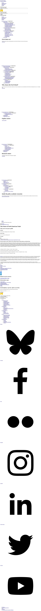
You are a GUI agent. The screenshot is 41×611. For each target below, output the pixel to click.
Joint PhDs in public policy (8, 26)
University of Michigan (3, 1)
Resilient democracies (8, 148)
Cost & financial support (7, 76)
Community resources (4, 310)
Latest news (5, 184)
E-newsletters (7, 187)
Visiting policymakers (6, 182)
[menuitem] (21, 2)
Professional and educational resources (8, 308)
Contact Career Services (7, 116)
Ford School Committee (7, 302)
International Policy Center (5, 224)
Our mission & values (8, 72)
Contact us (5, 318)
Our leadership (5, 301)
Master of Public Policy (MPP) (9, 23)
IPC (0, 264)
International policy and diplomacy (4, 284)
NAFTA (1, 265)
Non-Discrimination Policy (5, 607)
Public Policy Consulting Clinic (9, 35)
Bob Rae (1, 256)
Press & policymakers (6, 150)
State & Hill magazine (8, 186)
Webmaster (3, 609)
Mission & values (6, 300)
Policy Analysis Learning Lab (9, 34)
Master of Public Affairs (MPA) (9, 24)
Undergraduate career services (9, 114)
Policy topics (5, 151)
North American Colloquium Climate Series (5, 268)
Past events (6, 189)
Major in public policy (8, 28)
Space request (3, 18)
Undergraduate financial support (9, 78)
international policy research (3, 269)
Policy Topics (5, 37)
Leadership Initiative (7, 32)
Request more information (7, 66)
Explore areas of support (7, 315)
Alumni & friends (4, 3)
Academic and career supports (9, 31)
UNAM (1, 267)
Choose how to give (6, 316)
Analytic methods (2, 281)
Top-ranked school (7, 74)
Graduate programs (6, 22)
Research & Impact (4, 144)
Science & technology (8, 149)
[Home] (6, 11)
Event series (6, 190)
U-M (2, 608)
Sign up (1, 290)
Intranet (3, 2)
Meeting (3, 223)
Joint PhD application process (9, 69)
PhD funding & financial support (9, 77)
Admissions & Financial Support (6, 65)
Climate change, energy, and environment (5, 282)
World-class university (8, 75)
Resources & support (6, 313)
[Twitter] (20, 273)
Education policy (7, 146)
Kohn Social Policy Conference (9, 191)
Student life (5, 79)
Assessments (5, 321)
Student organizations (8, 81)
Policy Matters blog (6, 185)
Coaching (5, 320)
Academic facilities (7, 82)
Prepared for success (6, 30)
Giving (3, 5)
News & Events (4, 183)
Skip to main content (3, 0)
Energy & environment (8, 147)
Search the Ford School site (3, 8)
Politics (1, 285)
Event (2, 221)
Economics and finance (3, 283)
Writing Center (7, 33)
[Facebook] (20, 272)
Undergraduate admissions (7, 70)
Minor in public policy (8, 29)
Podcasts (5, 181)
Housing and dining (7, 80)
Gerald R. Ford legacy (6, 304)
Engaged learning (7, 36)
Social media (6, 188)
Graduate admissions (6, 67)
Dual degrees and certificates (8, 25)
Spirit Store (5, 305)
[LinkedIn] (20, 274)
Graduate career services (8, 113)
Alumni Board (5, 309)
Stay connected (5, 307)
